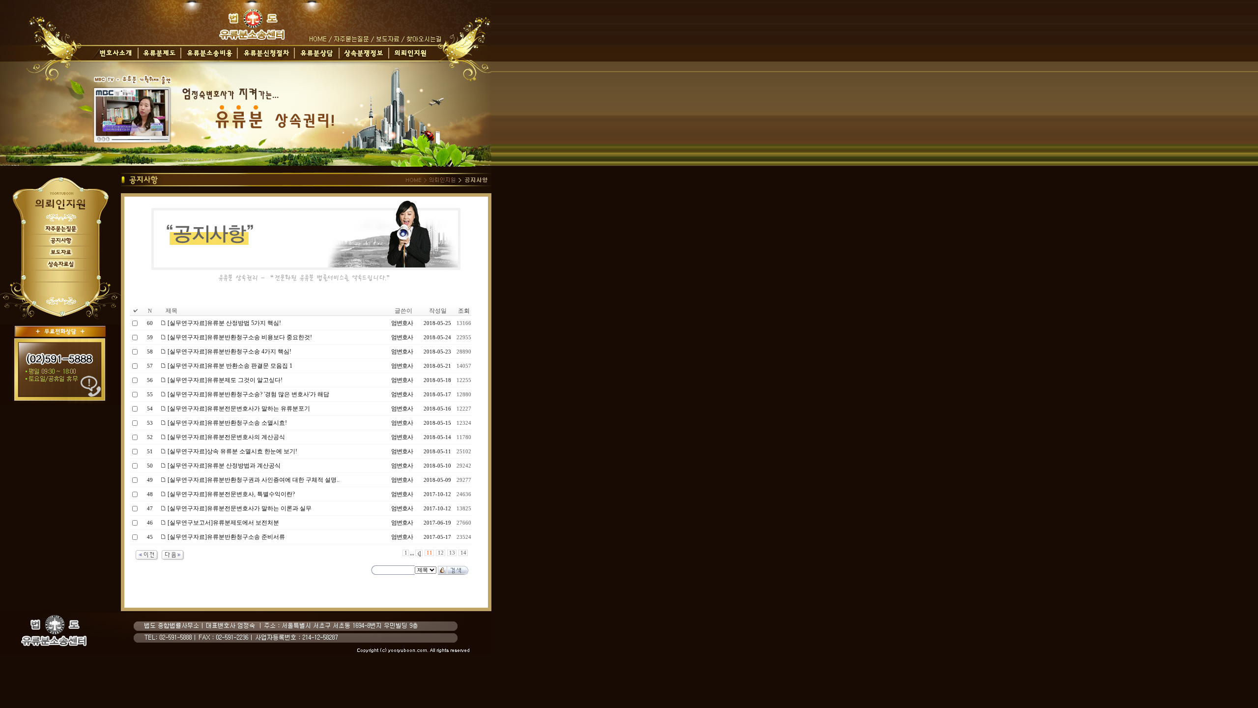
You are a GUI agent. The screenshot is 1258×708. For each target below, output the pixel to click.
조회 (464, 310)
